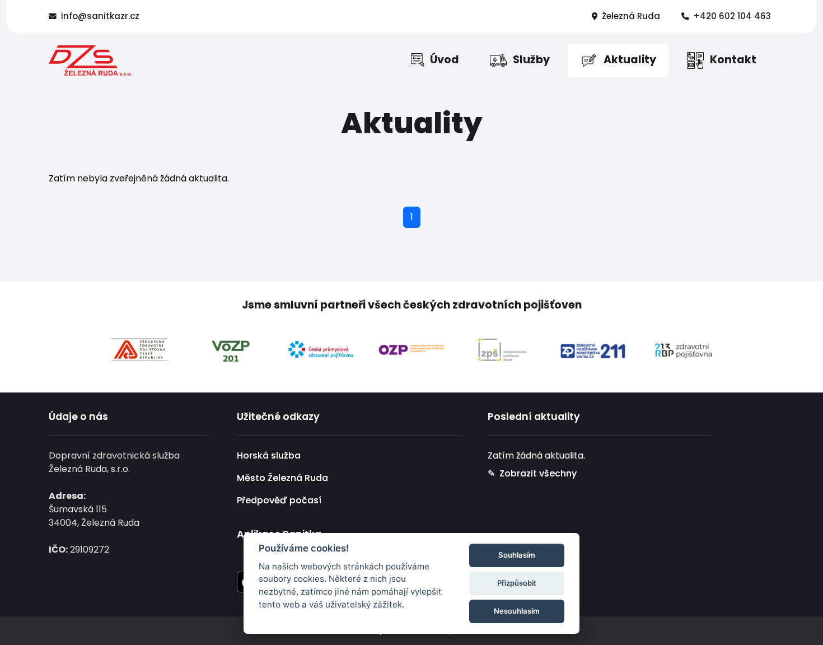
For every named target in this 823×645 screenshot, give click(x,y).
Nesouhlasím (517, 610)
